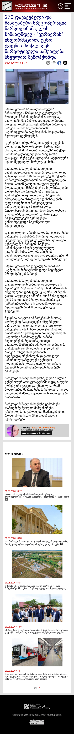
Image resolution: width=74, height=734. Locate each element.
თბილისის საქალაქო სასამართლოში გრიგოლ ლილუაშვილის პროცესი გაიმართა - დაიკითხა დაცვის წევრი (37, 496)
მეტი (36, 688)
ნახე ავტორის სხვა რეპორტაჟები (37, 430)
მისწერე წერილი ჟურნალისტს (36, 434)
